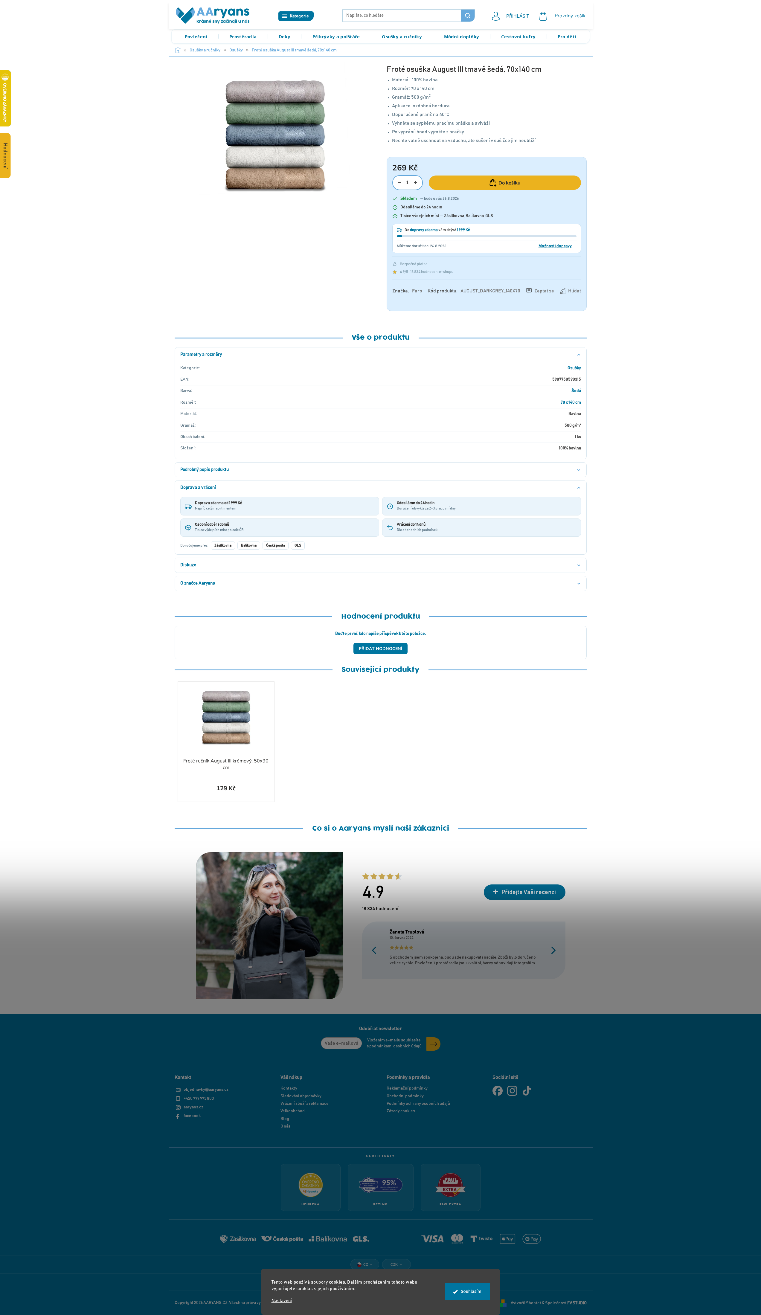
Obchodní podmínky (405, 1096)
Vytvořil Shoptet (526, 1303)
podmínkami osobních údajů (395, 1046)
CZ (365, 1264)
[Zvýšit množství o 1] (415, 182)
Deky (284, 36)
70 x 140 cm (571, 402)
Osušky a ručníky (402, 36)
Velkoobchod (292, 1111)
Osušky (574, 368)
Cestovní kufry (518, 36)
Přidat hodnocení (380, 648)
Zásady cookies (401, 1111)
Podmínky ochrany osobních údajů (418, 1104)
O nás (285, 1126)
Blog (284, 1119)
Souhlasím (471, 1291)
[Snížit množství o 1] (399, 182)
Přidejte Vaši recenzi (528, 892)
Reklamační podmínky (407, 1088)
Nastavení (282, 1301)
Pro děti (567, 36)
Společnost (566, 1303)
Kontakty (288, 1088)
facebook (192, 1116)
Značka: (407, 291)
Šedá (576, 391)
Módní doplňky (461, 36)
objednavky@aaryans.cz (206, 1089)
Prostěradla (243, 36)
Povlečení (196, 36)
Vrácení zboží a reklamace (304, 1104)
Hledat (468, 16)
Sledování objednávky (300, 1096)
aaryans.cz (193, 1107)
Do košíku (509, 183)
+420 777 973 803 (199, 1098)
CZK (394, 1264)
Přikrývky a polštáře (336, 36)
